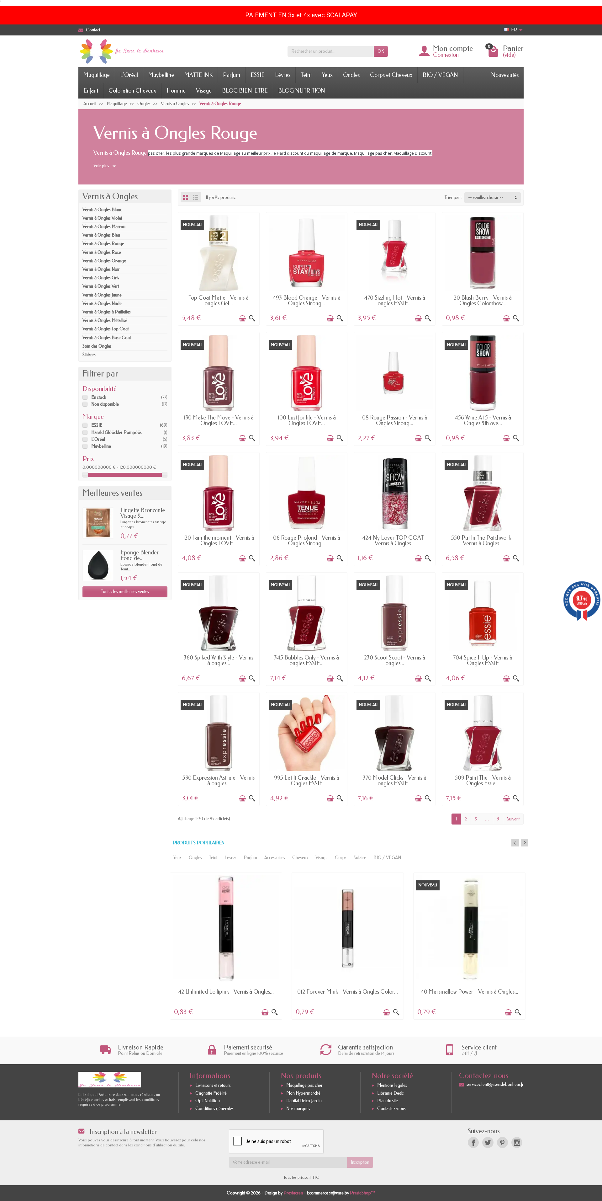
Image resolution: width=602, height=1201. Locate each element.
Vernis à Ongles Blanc (102, 209)
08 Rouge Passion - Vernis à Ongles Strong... (394, 420)
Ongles (351, 75)
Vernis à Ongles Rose (101, 252)
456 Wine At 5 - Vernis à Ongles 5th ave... (483, 420)
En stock (98, 397)
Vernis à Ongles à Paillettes (106, 312)
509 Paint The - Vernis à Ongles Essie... (483, 780)
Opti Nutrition (207, 1101)
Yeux (327, 75)
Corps (340, 857)
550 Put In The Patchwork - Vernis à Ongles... (483, 540)
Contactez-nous (391, 1108)
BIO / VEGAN (440, 75)
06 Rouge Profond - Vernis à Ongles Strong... (306, 540)
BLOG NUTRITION (301, 90)
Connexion (446, 54)
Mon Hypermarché (303, 1093)
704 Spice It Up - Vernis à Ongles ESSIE (482, 660)
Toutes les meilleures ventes (125, 591)
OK (381, 51)
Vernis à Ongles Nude (102, 303)
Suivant (513, 819)
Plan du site (387, 1101)
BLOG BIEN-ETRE (245, 90)
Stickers (89, 354)
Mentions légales (392, 1085)
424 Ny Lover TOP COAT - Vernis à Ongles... (394, 540)
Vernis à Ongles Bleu (101, 235)
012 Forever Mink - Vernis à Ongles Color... (347, 991)
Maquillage (96, 75)
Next (524, 842)
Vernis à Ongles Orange (104, 261)
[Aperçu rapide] (252, 318)
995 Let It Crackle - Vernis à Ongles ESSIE (306, 780)
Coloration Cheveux (132, 90)
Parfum (231, 75)
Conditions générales (214, 1108)
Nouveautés (505, 75)
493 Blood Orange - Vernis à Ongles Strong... (306, 300)
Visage (204, 90)
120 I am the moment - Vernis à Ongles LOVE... (218, 540)
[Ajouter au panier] (242, 318)
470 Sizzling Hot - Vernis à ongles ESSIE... (394, 300)
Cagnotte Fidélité (211, 1093)
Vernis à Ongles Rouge (103, 243)
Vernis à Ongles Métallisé (104, 320)
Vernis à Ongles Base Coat (106, 337)
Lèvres (282, 75)
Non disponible (105, 404)
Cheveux (300, 857)
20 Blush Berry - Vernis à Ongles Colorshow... (483, 300)
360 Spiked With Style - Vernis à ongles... (218, 660)
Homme (176, 90)
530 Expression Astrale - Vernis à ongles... (218, 780)
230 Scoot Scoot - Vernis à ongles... (394, 660)
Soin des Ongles (97, 346)
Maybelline (161, 75)
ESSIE (258, 75)
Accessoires (274, 857)
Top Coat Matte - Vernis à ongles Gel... (218, 300)
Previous (515, 842)
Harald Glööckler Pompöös (116, 432)
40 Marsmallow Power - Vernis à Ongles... (469, 991)
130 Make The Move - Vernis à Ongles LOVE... (218, 420)
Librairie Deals (390, 1093)
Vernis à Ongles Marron (103, 226)
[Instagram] (516, 1142)
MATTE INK (198, 75)
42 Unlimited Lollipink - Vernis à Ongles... (226, 991)
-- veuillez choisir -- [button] (485, 197)
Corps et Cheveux (391, 75)
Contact (93, 30)
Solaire (360, 857)
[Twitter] (487, 1142)
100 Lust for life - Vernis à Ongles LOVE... (306, 420)
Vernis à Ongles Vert (100, 286)
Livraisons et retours (213, 1085)
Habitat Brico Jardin (304, 1101)
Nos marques (298, 1108)
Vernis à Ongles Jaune (102, 295)
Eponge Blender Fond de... (139, 555)
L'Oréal (129, 75)
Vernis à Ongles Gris (100, 277)
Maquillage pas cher (304, 1085)
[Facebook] (473, 1142)
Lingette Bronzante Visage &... (142, 513)
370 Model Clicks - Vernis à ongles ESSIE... (394, 780)
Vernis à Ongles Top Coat (105, 329)
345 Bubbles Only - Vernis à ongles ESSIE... (306, 660)
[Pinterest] (502, 1142)
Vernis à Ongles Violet (102, 218)
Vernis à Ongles (110, 196)
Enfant (90, 90)
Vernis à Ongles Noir (101, 269)
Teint (306, 75)
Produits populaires (198, 843)
